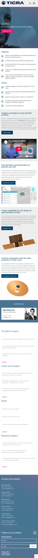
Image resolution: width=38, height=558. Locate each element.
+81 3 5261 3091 (8, 515)
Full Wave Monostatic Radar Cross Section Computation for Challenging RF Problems (19, 459)
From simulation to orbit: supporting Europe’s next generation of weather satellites (17, 374)
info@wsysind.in (9, 503)
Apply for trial (7, 31)
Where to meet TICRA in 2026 (11, 416)
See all (4, 362)
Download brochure (8, 182)
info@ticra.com (7, 317)
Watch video (7, 132)
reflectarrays (21, 120)
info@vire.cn (8, 495)
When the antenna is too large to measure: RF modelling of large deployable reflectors (16, 389)
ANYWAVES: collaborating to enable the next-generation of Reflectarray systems (15, 381)
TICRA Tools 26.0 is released (10, 409)
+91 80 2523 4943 (9, 501)
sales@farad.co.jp (10, 517)
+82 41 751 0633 (8, 522)
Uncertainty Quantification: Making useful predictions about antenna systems (18, 347)
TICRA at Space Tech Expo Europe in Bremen (15, 424)
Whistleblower (5, 553)
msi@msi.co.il (9, 510)
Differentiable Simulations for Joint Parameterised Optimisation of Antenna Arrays (17, 443)
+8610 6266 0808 (9, 494)
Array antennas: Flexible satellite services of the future (18, 339)
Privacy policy (5, 551)
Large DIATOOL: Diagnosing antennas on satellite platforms (17, 354)
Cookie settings (5, 554)
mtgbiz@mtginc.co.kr (11, 524)
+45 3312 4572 (7, 315)
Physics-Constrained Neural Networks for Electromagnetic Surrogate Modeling (14, 451)
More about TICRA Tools (10, 276)
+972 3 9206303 (8, 508)
